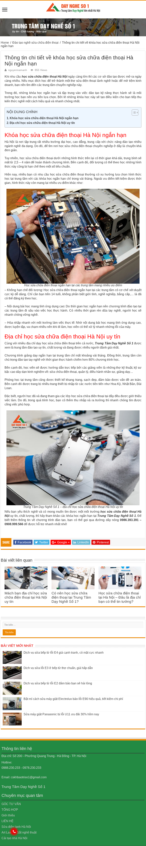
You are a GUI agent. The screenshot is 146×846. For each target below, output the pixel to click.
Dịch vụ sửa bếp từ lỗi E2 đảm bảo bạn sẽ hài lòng (58, 683)
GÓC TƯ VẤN (11, 804)
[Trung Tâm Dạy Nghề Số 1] (73, 6)
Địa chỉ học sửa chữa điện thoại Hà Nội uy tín (42, 122)
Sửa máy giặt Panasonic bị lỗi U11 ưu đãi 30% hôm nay (61, 714)
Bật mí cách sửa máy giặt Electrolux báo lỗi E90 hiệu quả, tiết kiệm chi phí (73, 698)
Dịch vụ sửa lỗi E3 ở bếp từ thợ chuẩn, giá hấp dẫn (58, 668)
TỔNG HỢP (10, 809)
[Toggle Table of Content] (133, 112)
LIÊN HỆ (7, 821)
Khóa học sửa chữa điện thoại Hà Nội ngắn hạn (44, 118)
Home (5, 42)
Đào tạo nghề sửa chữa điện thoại (35, 42)
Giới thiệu (8, 815)
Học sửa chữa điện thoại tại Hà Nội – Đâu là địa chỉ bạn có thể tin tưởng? (119, 597)
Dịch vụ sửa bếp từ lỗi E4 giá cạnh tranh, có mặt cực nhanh (64, 652)
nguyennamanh (17, 70)
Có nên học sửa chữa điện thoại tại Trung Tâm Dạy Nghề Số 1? (71, 597)
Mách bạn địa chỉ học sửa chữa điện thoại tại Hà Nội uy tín (26, 597)
